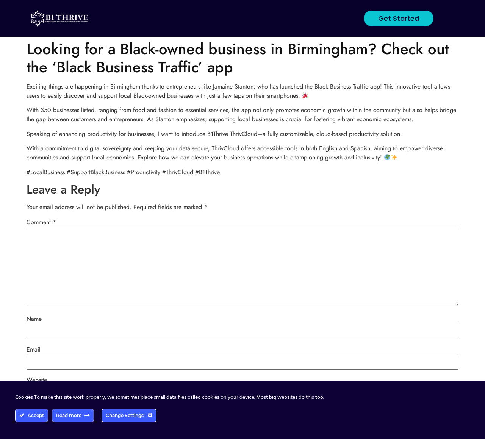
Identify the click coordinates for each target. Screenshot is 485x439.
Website (37, 380)
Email (34, 350)
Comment (41, 222)
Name (34, 319)
